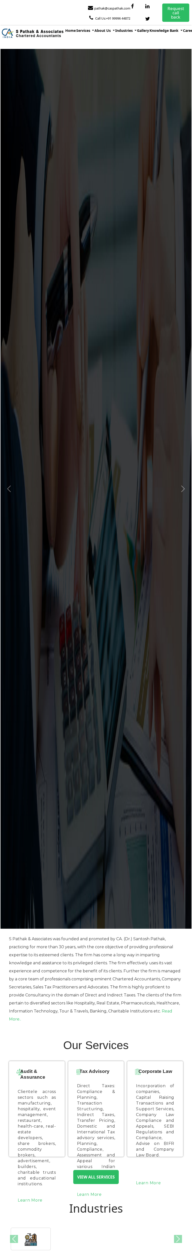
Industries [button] (124, 30)
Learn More (30, 1200)
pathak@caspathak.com (112, 8)
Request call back (176, 13)
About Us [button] (103, 30)
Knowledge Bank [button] (165, 30)
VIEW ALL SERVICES (96, 1177)
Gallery (143, 30)
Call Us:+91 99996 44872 (112, 18)
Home (70, 30)
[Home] (32, 34)
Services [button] (83, 30)
